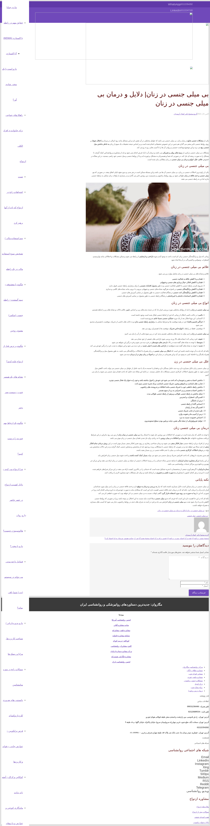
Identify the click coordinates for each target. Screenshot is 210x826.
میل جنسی (191, 516)
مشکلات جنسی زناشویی (193, 681)
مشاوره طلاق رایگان (195, 670)
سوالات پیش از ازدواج (200, 812)
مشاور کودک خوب (196, 674)
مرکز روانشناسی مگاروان (193, 667)
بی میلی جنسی (202, 516)
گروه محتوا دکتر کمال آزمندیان (185, 114)
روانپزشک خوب (197, 687)
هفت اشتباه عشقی (201, 817)
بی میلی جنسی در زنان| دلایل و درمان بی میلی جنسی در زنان (180, 510)
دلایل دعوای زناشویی (201, 822)
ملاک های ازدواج (202, 807)
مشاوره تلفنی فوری (195, 677)
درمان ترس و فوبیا (195, 691)
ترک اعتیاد (199, 684)
